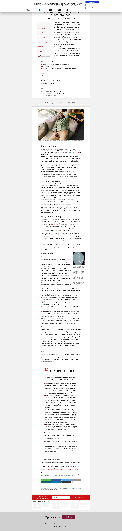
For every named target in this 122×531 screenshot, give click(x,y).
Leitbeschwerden (42, 28)
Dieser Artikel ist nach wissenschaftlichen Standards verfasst (59, 486)
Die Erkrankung (41, 37)
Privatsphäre (76, 523)
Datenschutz (69, 523)
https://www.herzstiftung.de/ (69, 464)
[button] (46, 480)
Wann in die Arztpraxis (43, 32)
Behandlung (40, 46)
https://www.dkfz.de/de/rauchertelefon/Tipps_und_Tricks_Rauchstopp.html (60, 469)
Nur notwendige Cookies (92, 7)
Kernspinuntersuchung (49, 223)
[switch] (50, 10)
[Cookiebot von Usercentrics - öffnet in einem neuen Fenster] (28, 10)
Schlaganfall (65, 32)
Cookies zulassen (92, 2)
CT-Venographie (55, 224)
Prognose (40, 51)
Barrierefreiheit (66, 526)
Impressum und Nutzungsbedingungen (56, 523)
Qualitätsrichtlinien (57, 526)
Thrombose (77, 152)
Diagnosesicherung (42, 42)
